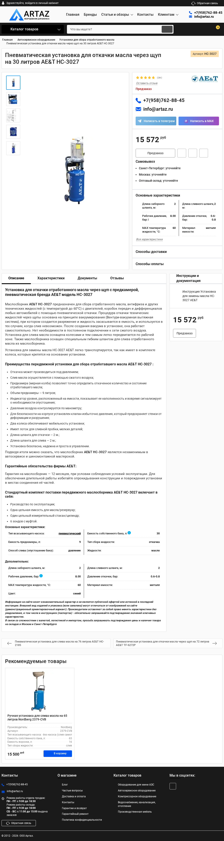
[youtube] (173, 786)
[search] (167, 29)
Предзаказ (155, 153)
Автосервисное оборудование (137, 790)
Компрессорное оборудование (137, 796)
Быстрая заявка (181, 153)
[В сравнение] (203, 153)
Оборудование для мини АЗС (136, 784)
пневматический (70, 533)
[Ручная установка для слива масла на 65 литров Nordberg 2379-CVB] (39, 692)
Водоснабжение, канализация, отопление (137, 804)
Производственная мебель (135, 811)
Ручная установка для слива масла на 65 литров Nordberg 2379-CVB (37, 717)
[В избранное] (192, 153)
